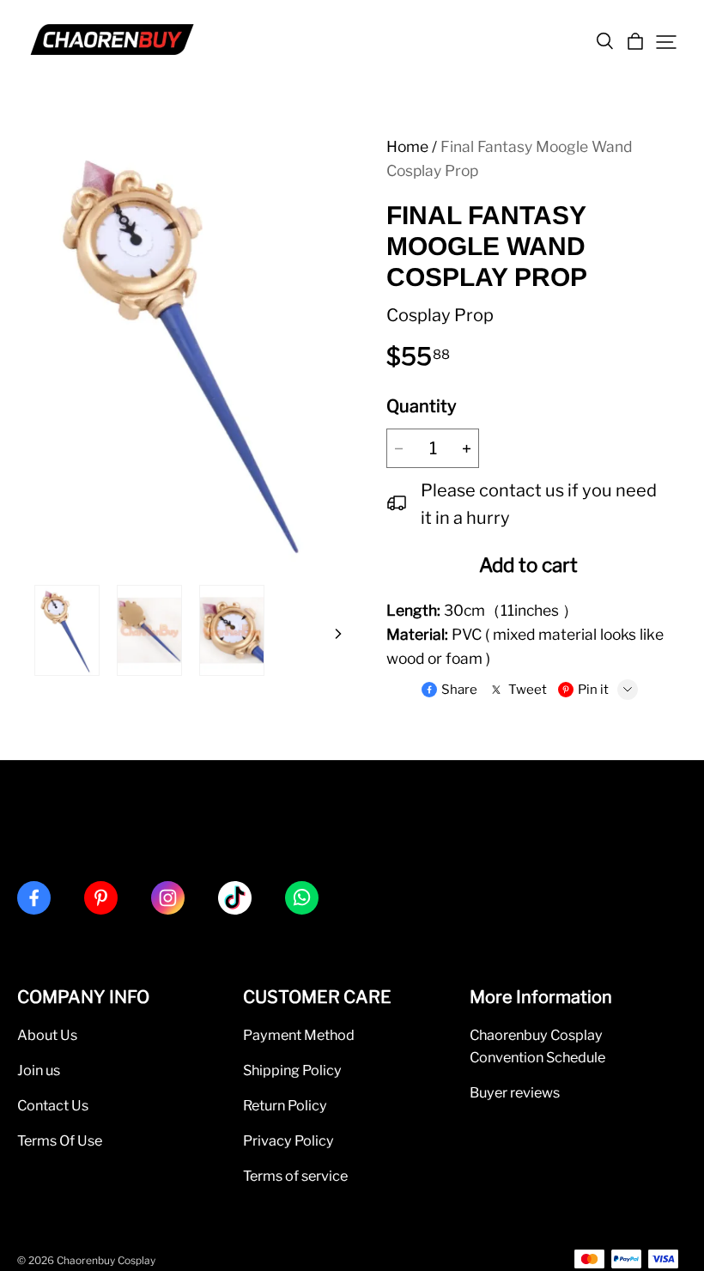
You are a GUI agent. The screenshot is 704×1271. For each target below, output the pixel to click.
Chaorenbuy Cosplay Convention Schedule (537, 1046)
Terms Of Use (59, 1140)
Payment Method (299, 1034)
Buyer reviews (515, 1092)
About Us (47, 1034)
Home (407, 146)
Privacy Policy (288, 1140)
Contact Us (52, 1105)
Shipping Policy (292, 1070)
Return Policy (285, 1105)
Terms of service (295, 1175)
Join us (38, 1070)
